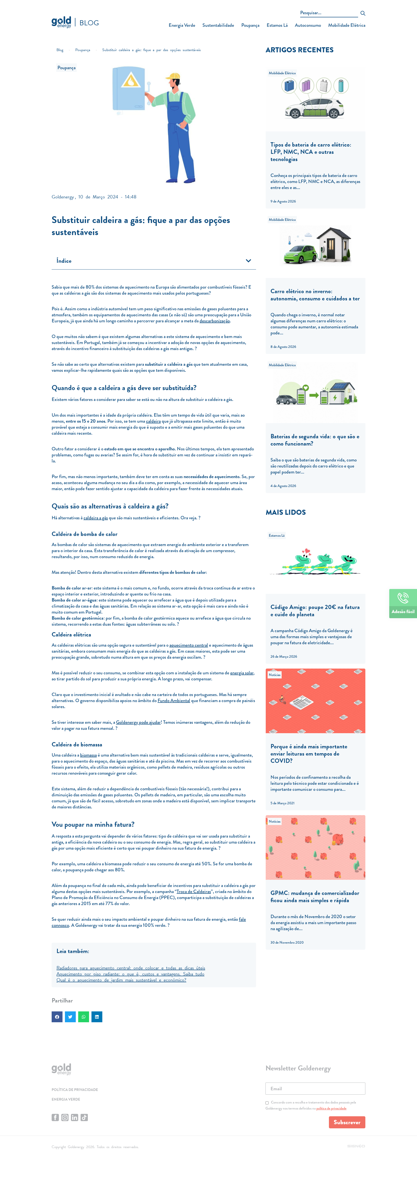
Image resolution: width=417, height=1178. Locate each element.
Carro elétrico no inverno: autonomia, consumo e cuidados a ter (315, 295)
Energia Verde (182, 25)
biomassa (88, 754)
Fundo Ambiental (174, 700)
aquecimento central (188, 645)
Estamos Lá (277, 25)
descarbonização (215, 320)
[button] (248, 261)
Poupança (250, 25)
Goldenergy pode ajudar (138, 722)
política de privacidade (331, 1108)
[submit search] (363, 13)
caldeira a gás (95, 517)
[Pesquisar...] (329, 13)
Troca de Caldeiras (194, 891)
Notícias (274, 674)
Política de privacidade (75, 1089)
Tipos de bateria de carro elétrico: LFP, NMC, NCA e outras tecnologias (311, 151)
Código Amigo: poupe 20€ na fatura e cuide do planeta (315, 611)
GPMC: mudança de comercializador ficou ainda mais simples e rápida (315, 896)
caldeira (153, 421)
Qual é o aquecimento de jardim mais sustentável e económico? (121, 979)
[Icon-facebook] (55, 1117)
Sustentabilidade (218, 25)
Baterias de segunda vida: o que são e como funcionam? (315, 440)
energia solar (241, 672)
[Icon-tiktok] (84, 1117)
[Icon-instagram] (65, 1117)
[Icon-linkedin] (74, 1117)
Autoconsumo (308, 25)
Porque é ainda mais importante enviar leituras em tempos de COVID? (309, 753)
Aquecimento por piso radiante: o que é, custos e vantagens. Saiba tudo (130, 973)
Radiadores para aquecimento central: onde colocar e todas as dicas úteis (130, 967)
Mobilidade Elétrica (346, 25)
